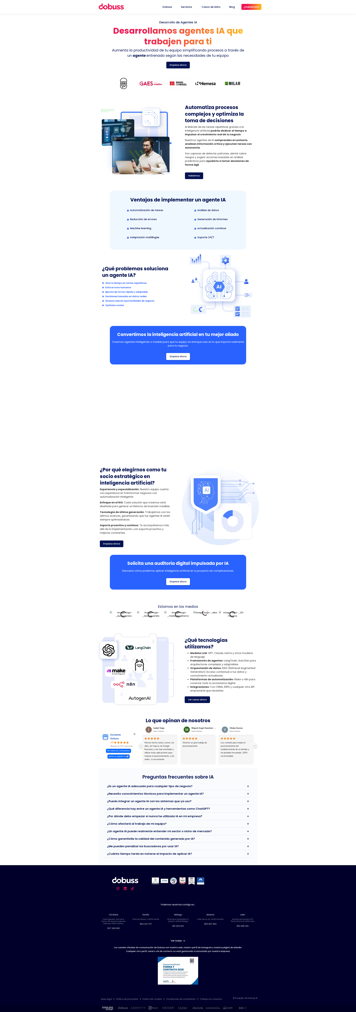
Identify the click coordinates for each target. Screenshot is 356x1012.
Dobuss (114, 738)
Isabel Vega (158, 728)
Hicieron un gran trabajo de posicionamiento (195, 744)
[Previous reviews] (141, 746)
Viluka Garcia (236, 728)
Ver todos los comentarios (118, 751)
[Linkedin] (125, 888)
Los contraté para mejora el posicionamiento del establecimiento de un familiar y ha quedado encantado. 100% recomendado (235, 749)
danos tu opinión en (117, 756)
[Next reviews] (255, 746)
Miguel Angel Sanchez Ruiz (204, 728)
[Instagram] (117, 888)
